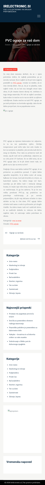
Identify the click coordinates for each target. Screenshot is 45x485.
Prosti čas (13, 273)
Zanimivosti (13, 289)
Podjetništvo (14, 269)
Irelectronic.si (17, 6)
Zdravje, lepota (15, 293)
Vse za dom (16, 221)
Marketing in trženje (17, 265)
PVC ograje (17, 83)
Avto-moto (13, 261)
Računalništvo (14, 277)
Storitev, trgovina (15, 281)
